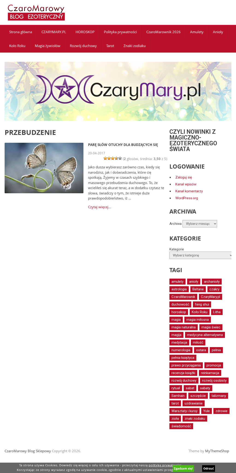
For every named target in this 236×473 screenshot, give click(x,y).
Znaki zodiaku (135, 45)
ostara (201, 350)
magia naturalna (183, 327)
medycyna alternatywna (205, 335)
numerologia (180, 350)
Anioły (218, 32)
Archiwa (175, 224)
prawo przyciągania (186, 365)
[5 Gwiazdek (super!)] (120, 158)
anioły (193, 282)
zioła (175, 418)
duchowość (180, 304)
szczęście (198, 396)
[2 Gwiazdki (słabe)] (109, 158)
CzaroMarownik (183, 297)
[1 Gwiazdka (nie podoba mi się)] (105, 158)
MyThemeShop (217, 451)
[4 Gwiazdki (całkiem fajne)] (116, 158)
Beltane (198, 289)
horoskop (178, 312)
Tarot (110, 45)
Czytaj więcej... (99, 207)
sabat (190, 388)
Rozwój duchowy (83, 45)
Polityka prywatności (120, 32)
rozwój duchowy (183, 380)
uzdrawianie (194, 403)
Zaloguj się (183, 177)
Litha (217, 312)
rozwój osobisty (214, 380)
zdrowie (221, 411)
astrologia (179, 289)
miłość (198, 342)
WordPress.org (186, 198)
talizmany (219, 396)
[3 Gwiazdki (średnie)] (113, 158)
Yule (206, 411)
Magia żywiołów (47, 45)
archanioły (212, 282)
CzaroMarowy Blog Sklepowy (28, 451)
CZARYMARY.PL (53, 32)
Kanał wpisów (185, 184)
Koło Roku (17, 45)
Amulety (197, 32)
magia (176, 320)
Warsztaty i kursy (184, 411)
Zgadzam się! (183, 468)
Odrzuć (208, 468)
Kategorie (176, 249)
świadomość (181, 426)
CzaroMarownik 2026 (163, 32)
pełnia (216, 350)
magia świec (210, 327)
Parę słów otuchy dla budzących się (123, 144)
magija (176, 335)
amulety (177, 282)
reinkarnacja (210, 373)
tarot (175, 403)
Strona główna (20, 32)
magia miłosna (197, 320)
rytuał (175, 388)
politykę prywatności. (165, 465)
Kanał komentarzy (189, 191)
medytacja (179, 342)
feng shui (202, 304)
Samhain (178, 396)
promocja (213, 365)
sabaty (205, 388)
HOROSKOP (85, 32)
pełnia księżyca (182, 358)
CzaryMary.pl (210, 297)
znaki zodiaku (195, 418)
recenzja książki (183, 373)
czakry (214, 289)
